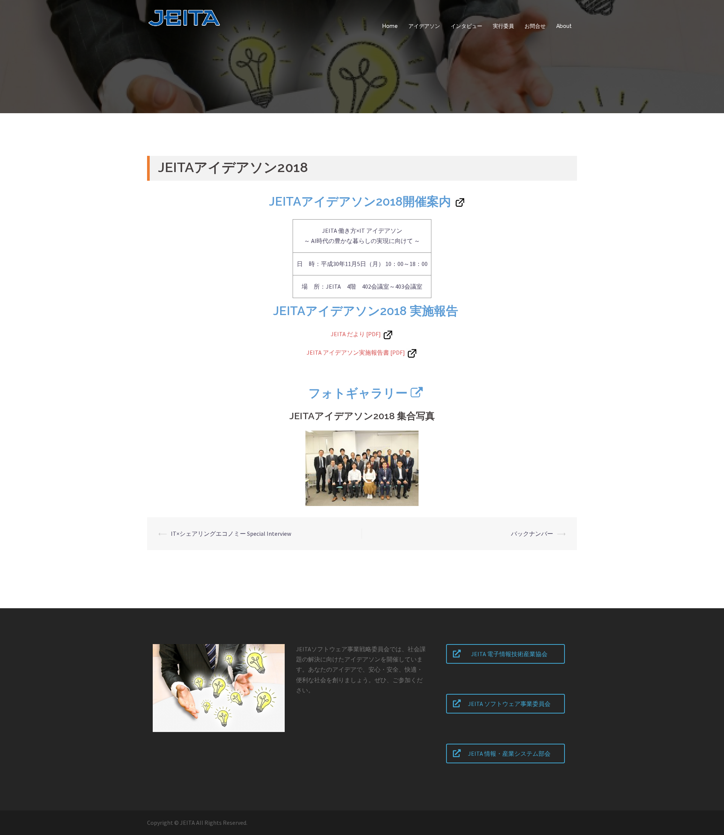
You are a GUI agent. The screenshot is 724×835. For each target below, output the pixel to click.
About (564, 26)
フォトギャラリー (358, 393)
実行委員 (503, 26)
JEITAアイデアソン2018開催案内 (360, 201)
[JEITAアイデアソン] (213, 25)
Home (390, 26)
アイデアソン (424, 26)
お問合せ (535, 26)
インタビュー (466, 26)
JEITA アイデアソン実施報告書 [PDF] (356, 352)
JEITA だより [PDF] (356, 334)
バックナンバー (532, 533)
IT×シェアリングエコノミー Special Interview (231, 533)
